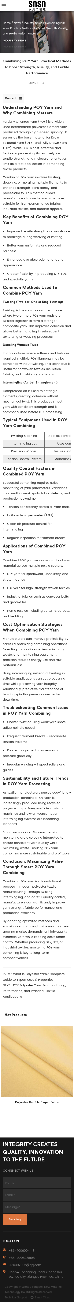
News (17, 23)
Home (7, 23)
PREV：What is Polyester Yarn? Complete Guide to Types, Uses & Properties (34, 977)
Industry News (33, 23)
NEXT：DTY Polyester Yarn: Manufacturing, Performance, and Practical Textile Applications (34, 991)
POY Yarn (43, 108)
